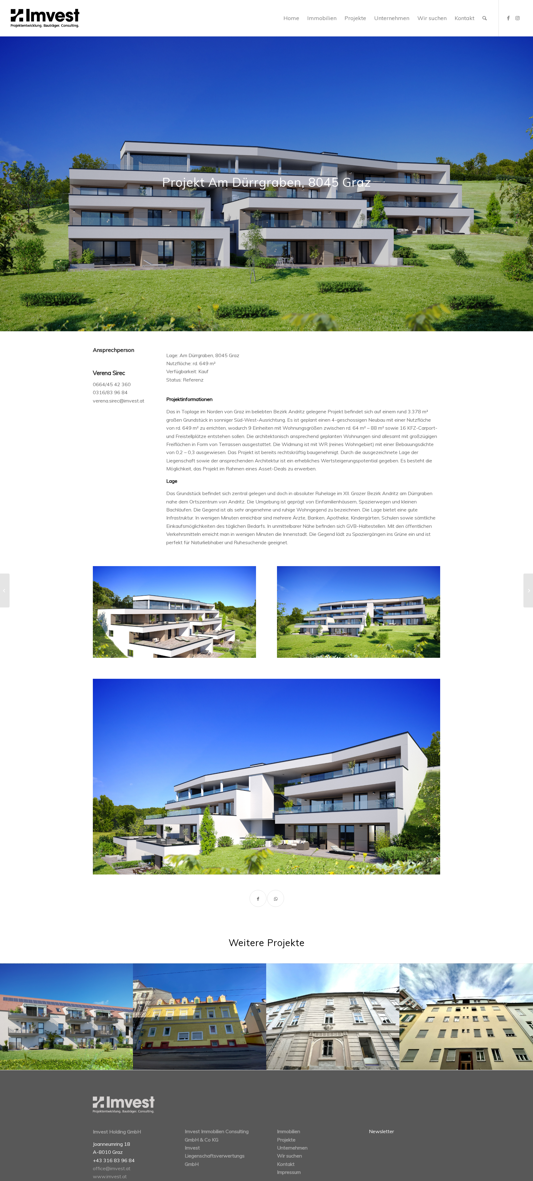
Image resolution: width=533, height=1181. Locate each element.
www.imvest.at (110, 1176)
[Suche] (484, 18)
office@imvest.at (111, 1168)
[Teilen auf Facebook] (258, 898)
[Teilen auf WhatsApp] (275, 898)
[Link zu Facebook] (508, 18)
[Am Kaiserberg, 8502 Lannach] (528, 590)
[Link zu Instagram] (517, 18)
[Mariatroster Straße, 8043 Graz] (5, 590)
